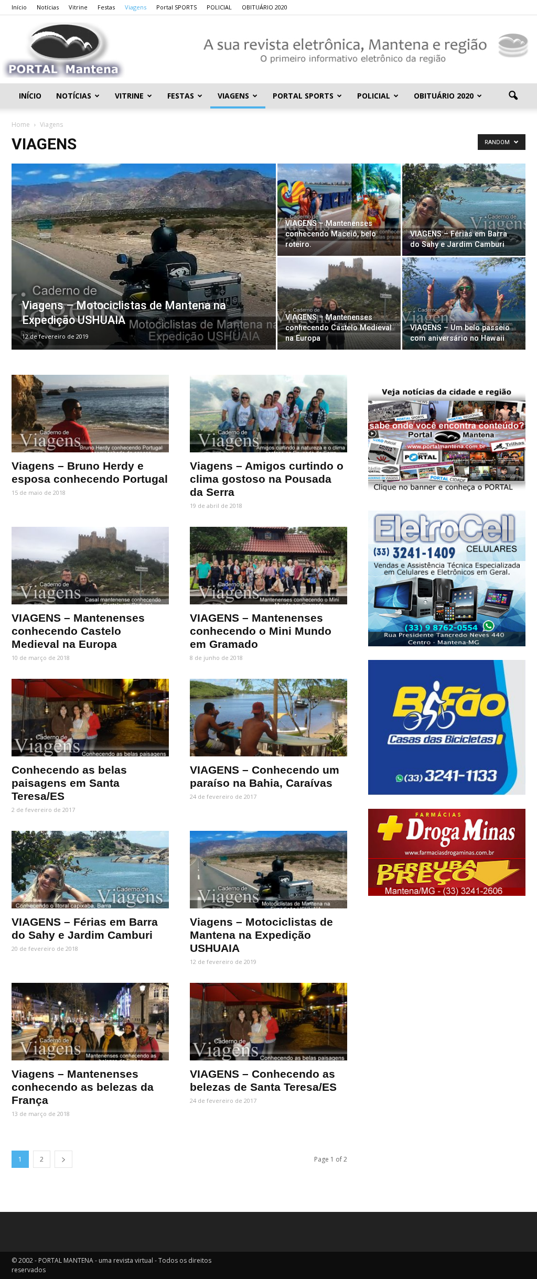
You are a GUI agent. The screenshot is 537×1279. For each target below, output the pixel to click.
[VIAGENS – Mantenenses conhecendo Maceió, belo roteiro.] (339, 210)
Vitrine (78, 7)
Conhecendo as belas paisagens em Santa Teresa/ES (69, 783)
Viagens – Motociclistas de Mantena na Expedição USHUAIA (261, 935)
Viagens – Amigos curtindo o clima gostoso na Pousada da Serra (266, 479)
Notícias (48, 7)
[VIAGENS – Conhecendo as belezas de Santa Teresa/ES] (268, 1021)
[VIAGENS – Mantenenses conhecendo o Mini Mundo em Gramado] (268, 565)
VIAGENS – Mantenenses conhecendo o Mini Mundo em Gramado (260, 631)
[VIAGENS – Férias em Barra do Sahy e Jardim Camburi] (463, 210)
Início (19, 7)
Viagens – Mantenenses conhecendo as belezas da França (83, 1087)
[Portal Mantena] (268, 50)
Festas (106, 7)
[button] (512, 96)
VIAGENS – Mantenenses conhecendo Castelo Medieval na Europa (78, 631)
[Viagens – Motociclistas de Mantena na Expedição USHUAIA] (144, 275)
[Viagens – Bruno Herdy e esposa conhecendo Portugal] (90, 413)
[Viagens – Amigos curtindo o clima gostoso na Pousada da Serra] (268, 413)
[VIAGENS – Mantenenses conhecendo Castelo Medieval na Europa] (339, 303)
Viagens (135, 7)
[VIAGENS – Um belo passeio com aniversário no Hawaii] (463, 303)
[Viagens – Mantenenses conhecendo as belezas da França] (90, 1021)
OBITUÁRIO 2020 (264, 7)
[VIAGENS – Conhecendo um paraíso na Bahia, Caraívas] (268, 717)
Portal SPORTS (176, 7)
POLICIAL (219, 7)
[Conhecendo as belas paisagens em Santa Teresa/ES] (90, 717)
